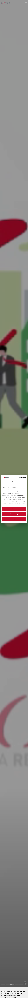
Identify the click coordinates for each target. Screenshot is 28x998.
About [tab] (23, 482)
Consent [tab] (5, 482)
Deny (14, 519)
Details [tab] (14, 482)
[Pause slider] (25, 982)
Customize (13, 514)
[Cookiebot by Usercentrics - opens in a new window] (19, 478)
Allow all (14, 508)
